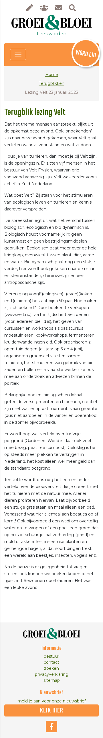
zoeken (51, 668)
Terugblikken (51, 83)
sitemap (51, 680)
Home (51, 74)
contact (51, 662)
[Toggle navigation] (18, 54)
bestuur (51, 656)
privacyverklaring (51, 674)
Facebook (51, 726)
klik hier (51, 710)
